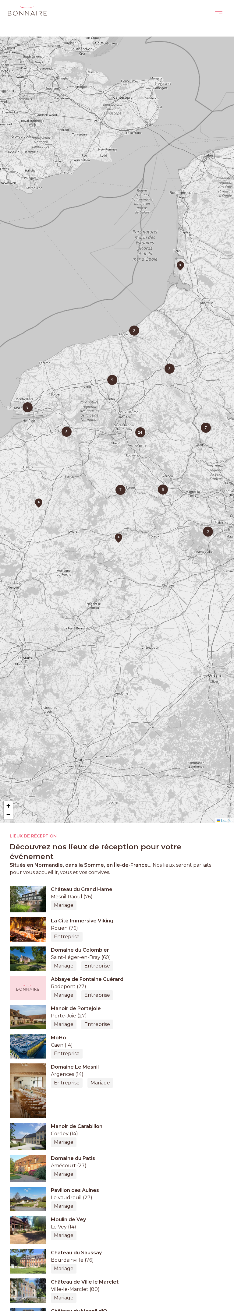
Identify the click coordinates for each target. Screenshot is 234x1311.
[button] (38, 503)
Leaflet (226, 820)
